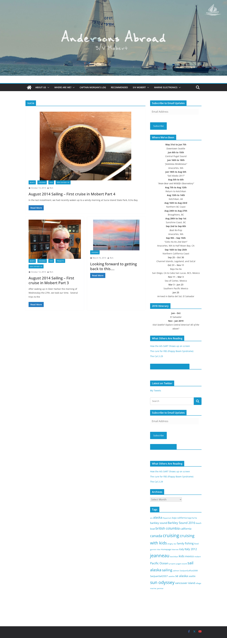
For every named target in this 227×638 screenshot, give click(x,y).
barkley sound (158, 523)
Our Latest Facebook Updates (170, 366)
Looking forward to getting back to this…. (113, 266)
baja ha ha (192, 517)
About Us (40, 87)
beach (198, 523)
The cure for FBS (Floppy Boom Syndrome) (171, 351)
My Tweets (155, 390)
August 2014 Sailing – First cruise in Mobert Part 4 (72, 193)
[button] (47, 87)
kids (181, 556)
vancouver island (185, 583)
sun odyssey (162, 582)
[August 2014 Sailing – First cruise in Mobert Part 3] (55, 239)
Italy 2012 (191, 549)
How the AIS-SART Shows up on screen (170, 346)
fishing (189, 543)
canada (156, 535)
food (196, 543)
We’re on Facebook (163, 446)
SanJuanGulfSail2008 (189, 570)
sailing (167, 570)
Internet (175, 549)
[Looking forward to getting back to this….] (116, 235)
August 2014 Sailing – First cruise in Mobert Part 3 (51, 280)
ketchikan (174, 556)
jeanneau (159, 555)
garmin (153, 549)
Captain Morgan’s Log (93, 87)
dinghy (170, 544)
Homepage (166, 549)
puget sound (181, 563)
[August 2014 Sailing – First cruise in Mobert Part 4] (85, 146)
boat (152, 528)
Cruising (42, 182)
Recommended (119, 87)
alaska (157, 517)
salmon (176, 570)
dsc (175, 544)
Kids (51, 182)
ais (151, 518)
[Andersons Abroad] (113, 2)
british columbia (168, 528)
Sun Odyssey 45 (63, 182)
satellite (171, 576)
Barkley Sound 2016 (181, 523)
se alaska (181, 576)
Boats (32, 182)
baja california (179, 517)
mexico (189, 556)
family (180, 543)
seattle (192, 576)
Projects (60, 261)
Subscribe (158, 125)
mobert (197, 556)
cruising (171, 535)
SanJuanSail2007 (159, 576)
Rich (51, 188)
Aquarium (167, 518)
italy (181, 549)
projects (172, 564)
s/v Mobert (139, 87)
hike (158, 549)
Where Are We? (62, 87)
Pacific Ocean (159, 563)
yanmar (160, 588)
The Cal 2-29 (156, 356)
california (185, 528)
